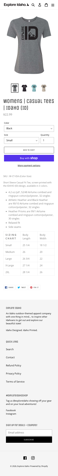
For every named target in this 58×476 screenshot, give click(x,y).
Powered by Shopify (39, 466)
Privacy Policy (13, 373)
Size (6, 134)
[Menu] (53, 4)
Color (6, 122)
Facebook (11, 410)
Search (10, 349)
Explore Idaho (23, 466)
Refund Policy (13, 365)
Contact (10, 357)
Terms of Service (15, 381)
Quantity (45, 134)
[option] (15, 88)
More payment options (29, 165)
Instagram (11, 413)
